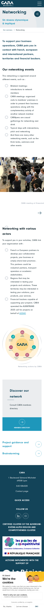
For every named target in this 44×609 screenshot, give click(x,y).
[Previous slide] (4, 213)
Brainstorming (10, 453)
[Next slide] (39, 213)
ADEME (22, 313)
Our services (7, 30)
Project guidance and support (15, 444)
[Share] (37, 14)
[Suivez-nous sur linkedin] (18, 516)
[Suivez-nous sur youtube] (26, 516)
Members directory (22, 428)
